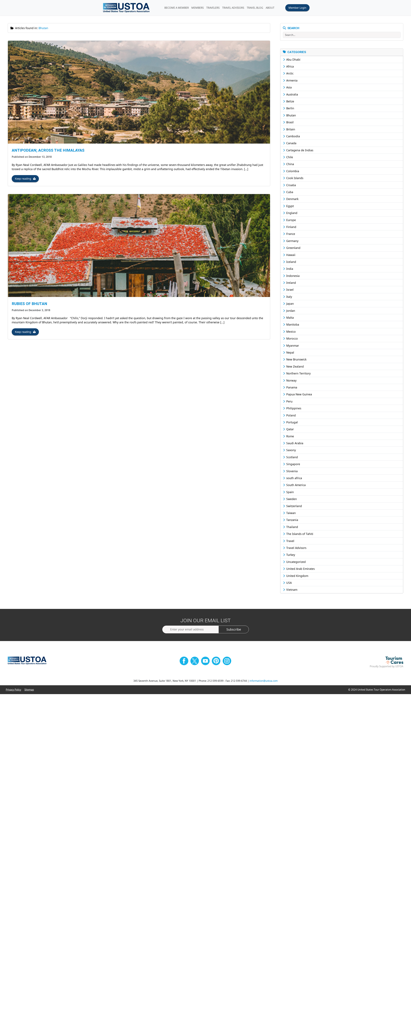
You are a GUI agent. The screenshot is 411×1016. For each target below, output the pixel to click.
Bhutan (290, 115)
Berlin (289, 108)
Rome (289, 436)
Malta (289, 317)
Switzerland (293, 506)
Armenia (291, 80)
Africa (289, 66)
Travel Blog (255, 7)
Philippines (293, 408)
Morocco (291, 338)
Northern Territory (298, 373)
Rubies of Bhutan (29, 303)
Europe (290, 220)
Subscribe (233, 629)
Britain (290, 129)
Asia (288, 87)
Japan (289, 303)
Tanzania (291, 520)
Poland (290, 415)
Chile (289, 157)
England (291, 213)
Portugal (291, 422)
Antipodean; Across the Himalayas (48, 150)
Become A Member (176, 7)
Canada (290, 143)
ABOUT (270, 7)
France (290, 234)
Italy (288, 297)
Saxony (290, 450)
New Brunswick (295, 359)
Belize (289, 101)
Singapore (292, 464)
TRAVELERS (213, 7)
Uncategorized (295, 562)
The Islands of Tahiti (299, 534)
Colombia (292, 171)
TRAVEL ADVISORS (233, 7)
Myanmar (292, 345)
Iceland (290, 262)
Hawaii (290, 255)
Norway (291, 380)
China (289, 164)
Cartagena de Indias (299, 150)
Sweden (291, 499)
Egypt (289, 206)
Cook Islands (294, 178)
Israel (289, 290)
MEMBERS (197, 7)
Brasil (289, 122)
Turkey (290, 555)
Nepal (289, 352)
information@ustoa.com (263, 681)
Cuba (289, 192)
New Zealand (294, 366)
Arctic (289, 73)
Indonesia (292, 276)
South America (295, 485)
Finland (290, 227)
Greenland (292, 248)
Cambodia (292, 136)
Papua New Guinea (298, 394)
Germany (291, 241)
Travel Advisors (295, 548)
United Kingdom (296, 576)
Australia (291, 94)
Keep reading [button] (23, 178)
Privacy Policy (13, 689)
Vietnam (291, 590)
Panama (291, 387)
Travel (289, 541)
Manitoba (292, 324)
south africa (293, 478)
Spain (289, 492)
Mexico (290, 331)
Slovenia (291, 471)
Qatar (289, 429)
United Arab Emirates (300, 569)
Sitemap (29, 689)
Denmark (291, 199)
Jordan (290, 311)
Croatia (290, 185)
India (289, 269)
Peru (289, 401)
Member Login (297, 7)
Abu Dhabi (292, 59)
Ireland (290, 283)
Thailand (291, 527)
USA (288, 583)
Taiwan (290, 513)
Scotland (291, 457)
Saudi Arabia (294, 443)
